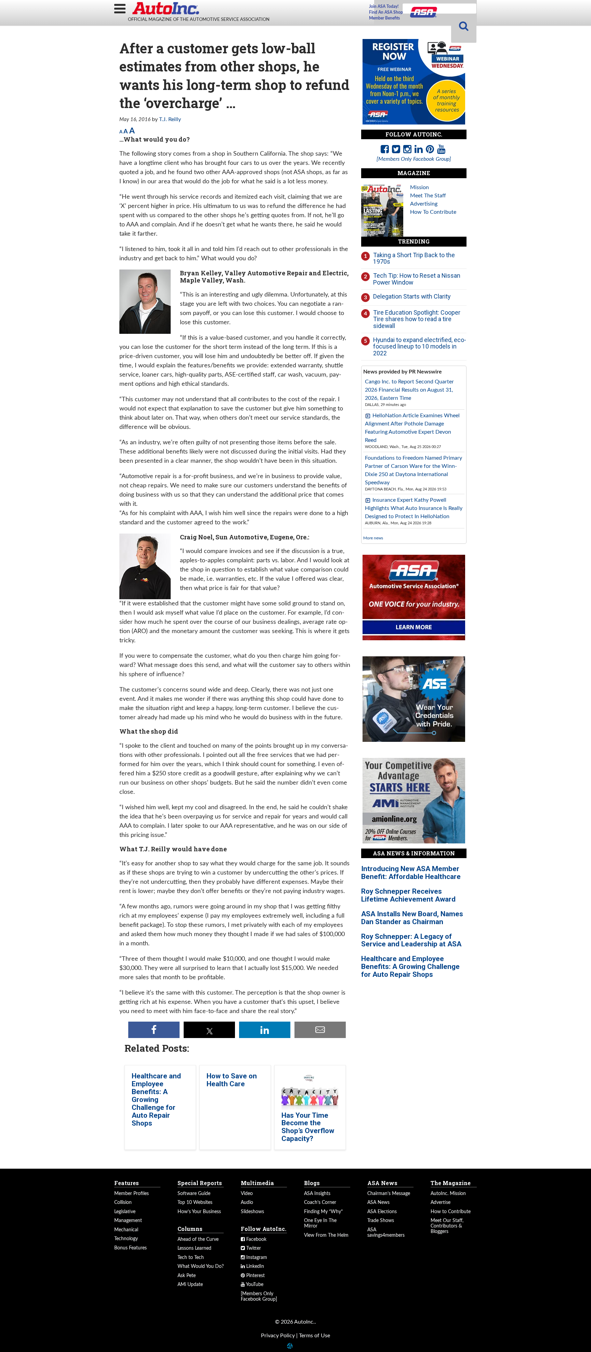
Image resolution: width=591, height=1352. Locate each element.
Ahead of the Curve (198, 1239)
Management (128, 1220)
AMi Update (190, 1284)
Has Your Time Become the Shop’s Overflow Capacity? (307, 1127)
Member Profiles (131, 1193)
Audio (247, 1202)
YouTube (254, 1284)
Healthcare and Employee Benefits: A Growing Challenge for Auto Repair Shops (156, 1099)
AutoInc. (165, 8)
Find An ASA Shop (386, 12)
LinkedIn (254, 1266)
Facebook (255, 1239)
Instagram (256, 1257)
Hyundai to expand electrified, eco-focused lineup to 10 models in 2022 (419, 346)
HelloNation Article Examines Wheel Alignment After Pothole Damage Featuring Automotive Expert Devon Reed (412, 428)
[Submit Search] (463, 26)
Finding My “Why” (323, 1211)
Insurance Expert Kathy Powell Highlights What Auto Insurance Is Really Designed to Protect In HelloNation (413, 508)
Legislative (124, 1211)
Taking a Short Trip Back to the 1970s (414, 258)
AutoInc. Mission (448, 1193)
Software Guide (194, 1193)
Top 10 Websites (195, 1202)
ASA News (378, 1202)
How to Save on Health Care (232, 1080)
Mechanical (126, 1230)
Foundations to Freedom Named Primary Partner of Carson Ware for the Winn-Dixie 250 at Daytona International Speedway (413, 470)
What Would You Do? (201, 1266)
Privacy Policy (278, 1335)
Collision (123, 1202)
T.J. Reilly (170, 119)
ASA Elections (382, 1211)
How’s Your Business (199, 1211)
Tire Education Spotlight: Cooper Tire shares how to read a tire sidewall (416, 319)
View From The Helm (326, 1235)
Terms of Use (314, 1335)
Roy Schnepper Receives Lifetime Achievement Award (408, 895)
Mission (419, 187)
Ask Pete (187, 1275)
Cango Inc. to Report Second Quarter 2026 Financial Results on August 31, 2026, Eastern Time (409, 390)
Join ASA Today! (383, 6)
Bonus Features (130, 1248)
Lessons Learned (194, 1248)
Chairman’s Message (388, 1193)
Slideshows (252, 1211)
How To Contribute (433, 212)
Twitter (253, 1248)
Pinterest (255, 1275)
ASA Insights (317, 1193)
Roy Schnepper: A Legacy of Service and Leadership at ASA (411, 940)
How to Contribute (451, 1211)
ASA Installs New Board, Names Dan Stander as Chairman (412, 918)
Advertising (423, 204)
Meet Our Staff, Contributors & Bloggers (447, 1226)
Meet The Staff (428, 195)
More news (373, 538)
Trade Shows (380, 1220)
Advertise (440, 1202)
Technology (126, 1238)
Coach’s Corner (320, 1202)
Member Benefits (384, 18)
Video (247, 1193)
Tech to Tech (191, 1257)
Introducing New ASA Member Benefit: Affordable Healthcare (411, 873)
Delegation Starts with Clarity (411, 296)
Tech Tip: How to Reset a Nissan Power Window (416, 279)
